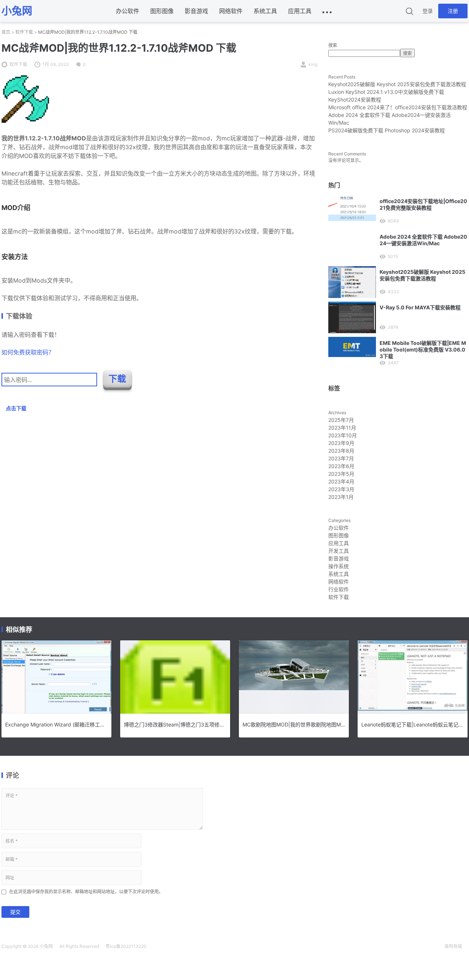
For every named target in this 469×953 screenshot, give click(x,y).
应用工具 (299, 11)
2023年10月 (342, 435)
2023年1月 (341, 497)
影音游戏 (196, 11)
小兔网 (46, 946)
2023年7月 (341, 458)
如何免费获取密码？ (27, 352)
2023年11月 (342, 427)
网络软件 (231, 11)
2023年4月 (341, 481)
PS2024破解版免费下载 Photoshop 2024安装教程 (386, 130)
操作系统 (338, 566)
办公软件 (127, 11)
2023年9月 (341, 443)
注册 (453, 11)
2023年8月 (341, 451)
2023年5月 (341, 474)
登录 (427, 11)
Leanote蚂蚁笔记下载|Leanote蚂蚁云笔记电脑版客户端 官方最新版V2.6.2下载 (412, 724)
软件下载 (24, 32)
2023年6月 (341, 466)
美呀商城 (453, 946)
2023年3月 (341, 489)
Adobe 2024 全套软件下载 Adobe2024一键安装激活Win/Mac (423, 239)
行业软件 (338, 589)
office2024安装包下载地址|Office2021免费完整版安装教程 (423, 204)
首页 (5, 32)
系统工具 (265, 11)
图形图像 (162, 11)
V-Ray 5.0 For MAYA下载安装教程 (420, 307)
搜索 (332, 45)
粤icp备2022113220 (126, 946)
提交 (15, 912)
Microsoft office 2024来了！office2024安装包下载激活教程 (397, 107)
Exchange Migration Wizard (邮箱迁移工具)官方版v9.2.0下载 (56, 724)
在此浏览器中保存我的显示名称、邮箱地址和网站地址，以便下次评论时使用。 (86, 891)
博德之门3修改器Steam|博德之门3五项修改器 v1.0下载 (175, 724)
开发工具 (338, 551)
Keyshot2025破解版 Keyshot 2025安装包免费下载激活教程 (397, 84)
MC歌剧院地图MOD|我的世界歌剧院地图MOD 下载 (294, 724)
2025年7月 (341, 420)
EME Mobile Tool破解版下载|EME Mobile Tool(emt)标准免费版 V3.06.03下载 (423, 349)
